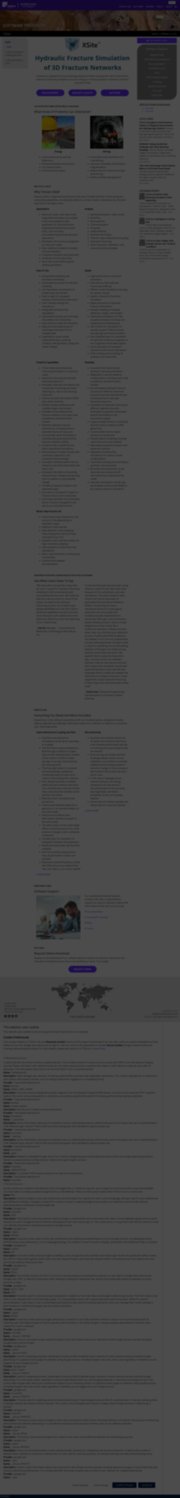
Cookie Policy (98, 1048)
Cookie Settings (80, 1485)
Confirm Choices (124, 1485)
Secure (14, 1183)
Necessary (16, 1057)
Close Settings (101, 1485)
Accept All (147, 1485)
